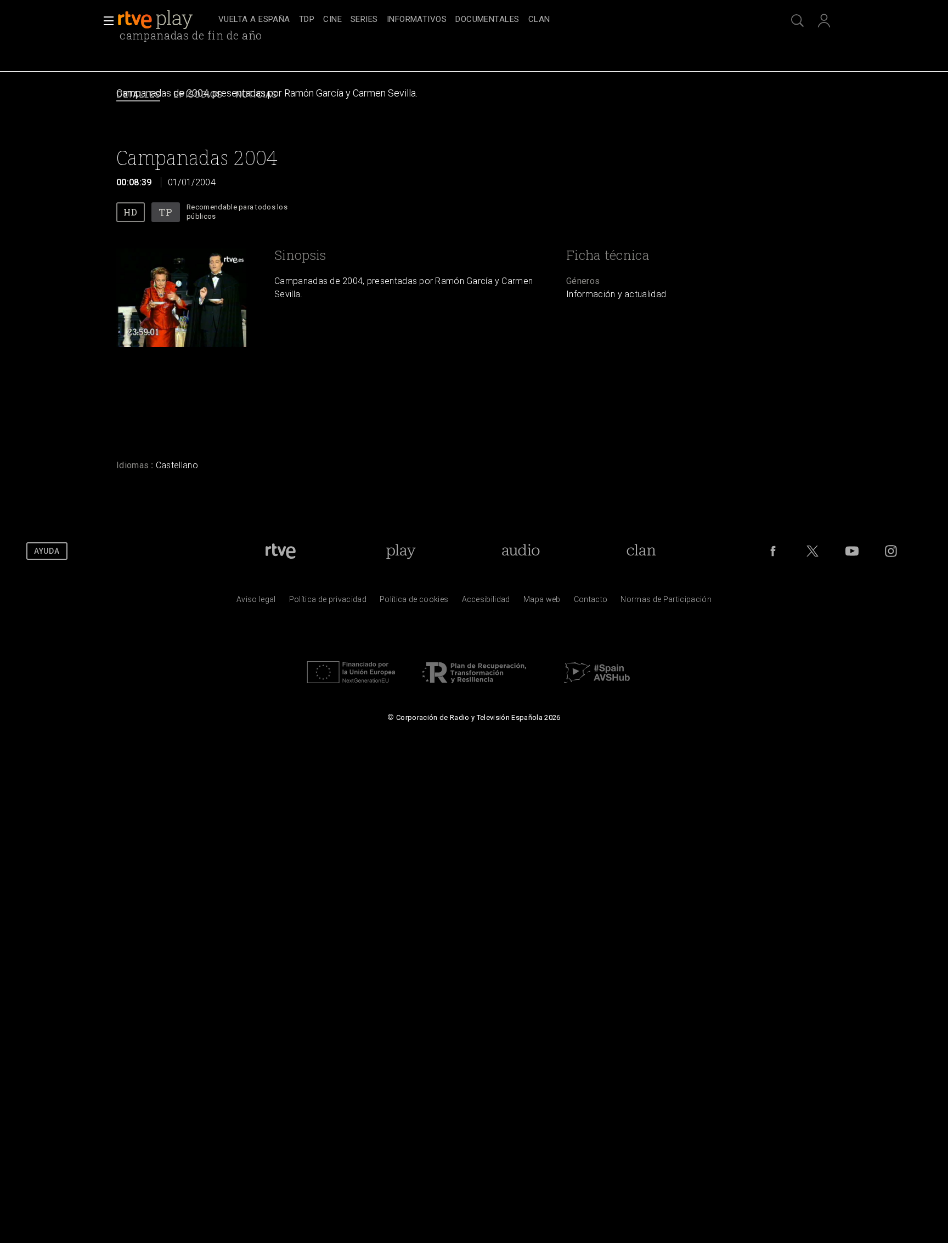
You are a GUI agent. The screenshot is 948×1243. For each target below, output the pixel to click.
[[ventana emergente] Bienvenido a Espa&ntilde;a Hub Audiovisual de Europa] (597, 686)
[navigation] (486, 20)
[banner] (165, 20)
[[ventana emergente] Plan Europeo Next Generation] (351, 686)
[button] (105, 21)
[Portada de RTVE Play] (156, 20)
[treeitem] (254, 20)
